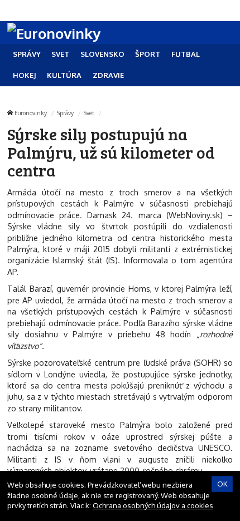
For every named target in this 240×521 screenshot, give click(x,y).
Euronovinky (31, 112)
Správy (65, 112)
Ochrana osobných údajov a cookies (153, 505)
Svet (89, 112)
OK (222, 483)
